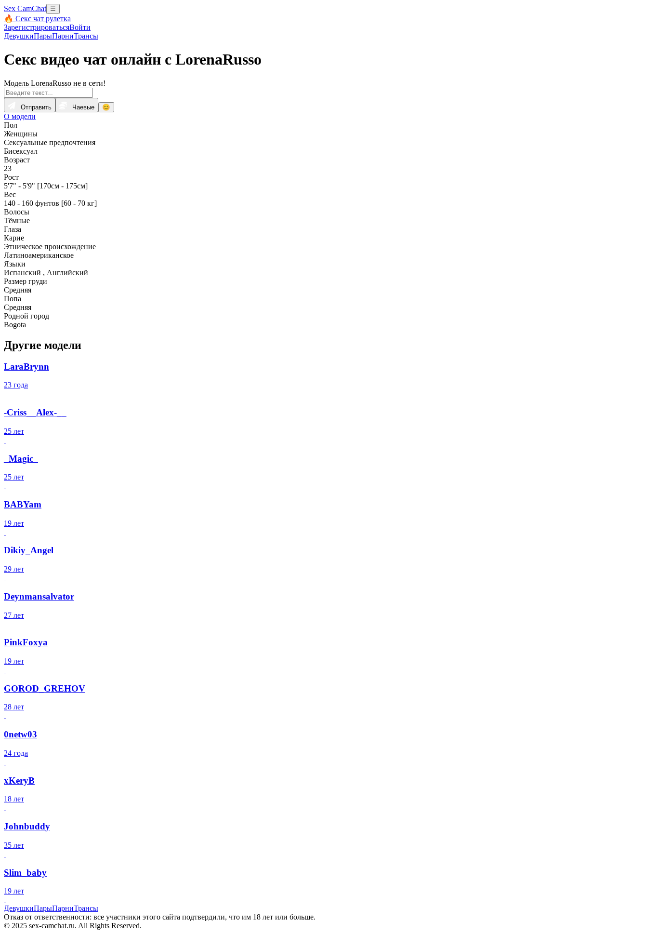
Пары (43, 36)
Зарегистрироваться (36, 27)
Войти (80, 27)
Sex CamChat (25, 8)
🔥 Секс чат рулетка (37, 18)
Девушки (19, 36)
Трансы (86, 36)
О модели (20, 116)
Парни (63, 36)
